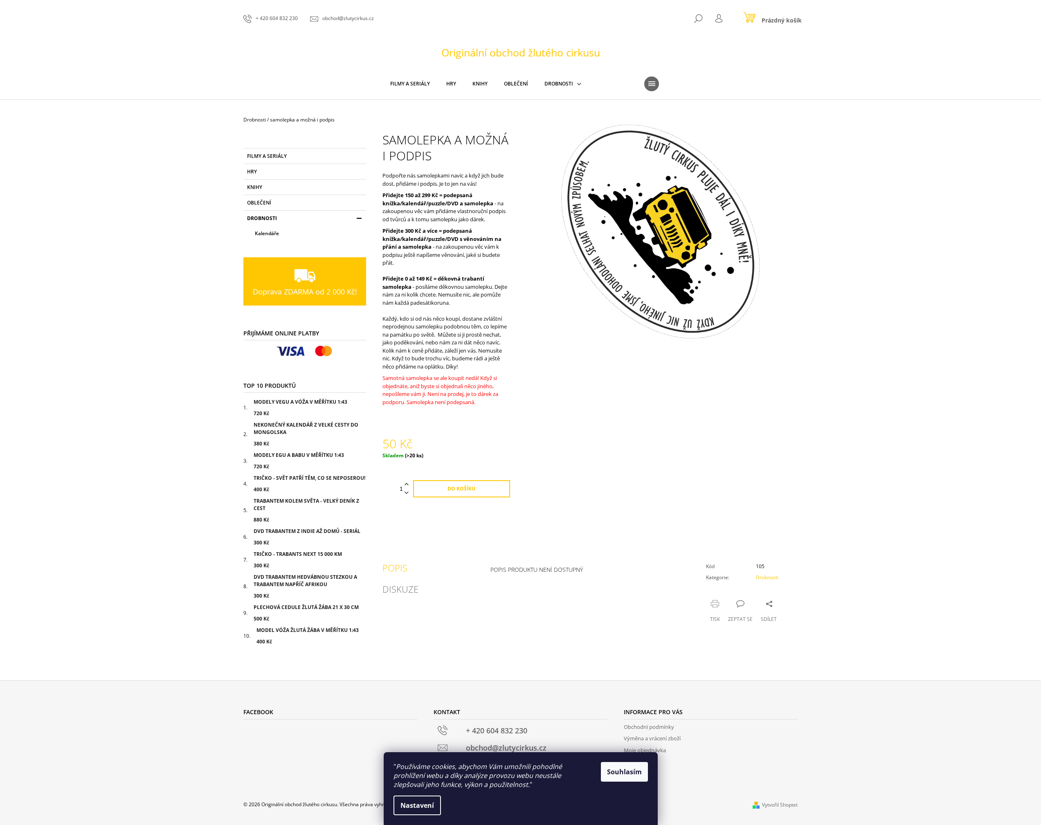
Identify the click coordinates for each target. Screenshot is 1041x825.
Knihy (254, 187)
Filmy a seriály (267, 156)
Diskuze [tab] (400, 589)
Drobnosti (262, 218)
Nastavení (417, 805)
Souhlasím (624, 771)
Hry (252, 171)
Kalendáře (267, 233)
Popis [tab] (394, 568)
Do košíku (461, 488)
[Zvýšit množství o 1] (406, 484)
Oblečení (259, 202)
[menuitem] (410, 83)
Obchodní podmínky (649, 727)
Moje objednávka (645, 750)
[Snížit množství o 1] (406, 493)
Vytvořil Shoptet (780, 804)
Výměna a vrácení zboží (652, 738)
